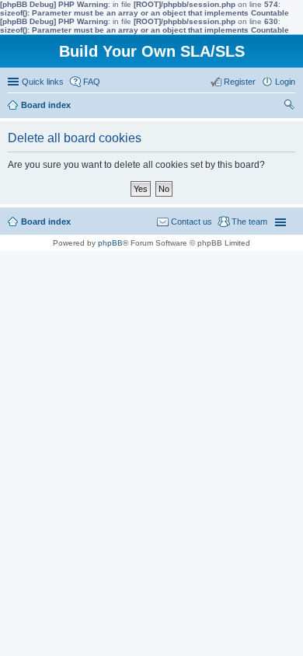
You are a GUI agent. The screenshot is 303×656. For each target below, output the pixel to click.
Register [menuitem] (240, 81)
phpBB (110, 243)
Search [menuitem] (289, 106)
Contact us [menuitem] (191, 221)
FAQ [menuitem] (91, 81)
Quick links (43, 81)
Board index (46, 221)
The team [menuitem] (249, 221)
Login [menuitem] (285, 81)
